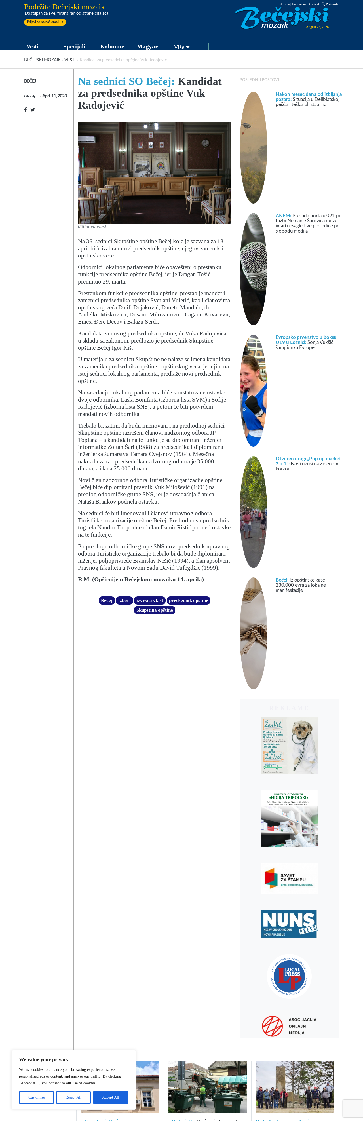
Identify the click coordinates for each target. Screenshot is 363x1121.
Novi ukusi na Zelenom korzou (308, 463)
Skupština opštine (154, 610)
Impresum (299, 4)
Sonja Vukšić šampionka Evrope (306, 342)
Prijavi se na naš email (43, 22)
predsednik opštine (188, 600)
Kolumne (112, 46)
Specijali (74, 46)
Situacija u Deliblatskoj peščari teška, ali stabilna (309, 99)
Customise (36, 1097)
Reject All (73, 1097)
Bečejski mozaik (42, 60)
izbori (124, 600)
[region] (73, 1080)
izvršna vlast (149, 600)
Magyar (147, 46)
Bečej (30, 81)
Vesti (32, 46)
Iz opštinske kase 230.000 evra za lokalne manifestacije (301, 585)
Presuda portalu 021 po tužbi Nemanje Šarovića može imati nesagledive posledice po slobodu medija (309, 223)
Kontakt (313, 4)
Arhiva (285, 4)
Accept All (110, 1097)
